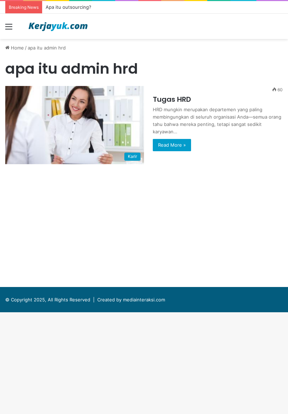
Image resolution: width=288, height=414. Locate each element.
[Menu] (8, 29)
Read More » (172, 145)
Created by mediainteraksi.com (131, 299)
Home (16, 48)
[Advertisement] (144, 227)
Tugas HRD (172, 99)
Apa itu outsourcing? (68, 7)
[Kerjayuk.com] (58, 26)
